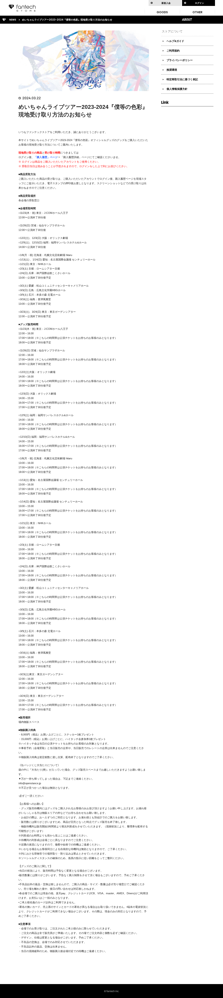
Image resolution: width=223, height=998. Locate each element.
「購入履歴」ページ (46, 157)
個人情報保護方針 (177, 88)
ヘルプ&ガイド (175, 41)
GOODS (162, 12)
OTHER (197, 12)
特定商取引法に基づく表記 (182, 79)
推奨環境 (172, 69)
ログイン (199, 3)
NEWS (12, 19)
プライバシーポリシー (180, 60)
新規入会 (166, 3)
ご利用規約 (173, 50)
